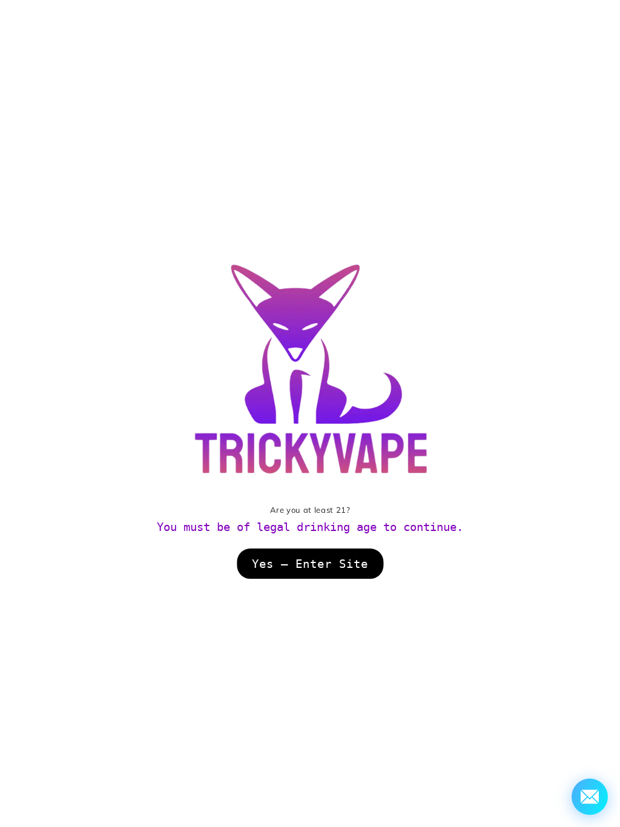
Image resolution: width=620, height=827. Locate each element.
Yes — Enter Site (310, 563)
